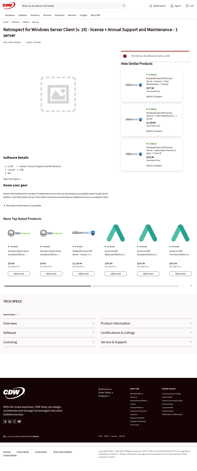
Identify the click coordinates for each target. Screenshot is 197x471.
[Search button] (123, 5)
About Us (133, 397)
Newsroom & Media (137, 418)
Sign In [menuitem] (178, 5)
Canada (114, 436)
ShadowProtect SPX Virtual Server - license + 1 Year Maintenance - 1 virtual (159, 81)
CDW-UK (122, 436)
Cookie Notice (41, 451)
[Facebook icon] (5, 421)
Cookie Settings (10, 455)
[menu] (158, 5)
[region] (98, 255)
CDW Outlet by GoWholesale (172, 414)
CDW (100, 436)
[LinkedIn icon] (9, 421)
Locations (133, 414)
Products (103, 395)
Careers (133, 404)
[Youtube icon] (19, 421)
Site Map (7, 451)
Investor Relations (136, 407)
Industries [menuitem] (60, 15)
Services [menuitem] (47, 15)
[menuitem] (150, 5)
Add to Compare (154, 96)
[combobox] (69, 5)
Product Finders (168, 411)
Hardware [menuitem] (10, 15)
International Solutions (138, 411)
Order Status (104, 392)
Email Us (36, 436)
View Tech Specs (11, 178)
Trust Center (134, 425)
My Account (104, 389)
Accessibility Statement (138, 400)
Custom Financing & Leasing (172, 400)
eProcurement (167, 397)
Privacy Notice (23, 451)
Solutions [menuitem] (35, 15)
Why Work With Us (136, 394)
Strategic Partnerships (138, 421)
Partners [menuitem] (72, 15)
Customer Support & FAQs (171, 394)
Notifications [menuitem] (159, 5)
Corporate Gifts (167, 407)
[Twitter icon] (14, 421)
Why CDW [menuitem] (95, 15)
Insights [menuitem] (83, 15)
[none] (9, 15)
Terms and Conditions (62, 451)
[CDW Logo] (8, 5)
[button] (190, 5)
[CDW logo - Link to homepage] (8, 5)
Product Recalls (167, 404)
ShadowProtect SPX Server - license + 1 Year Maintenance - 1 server (161, 115)
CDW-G (106, 436)
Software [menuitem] (22, 15)
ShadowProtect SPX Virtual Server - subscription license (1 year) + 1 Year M (161, 150)
